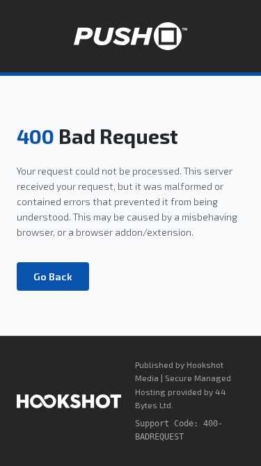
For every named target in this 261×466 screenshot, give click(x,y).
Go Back (52, 276)
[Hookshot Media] (69, 401)
